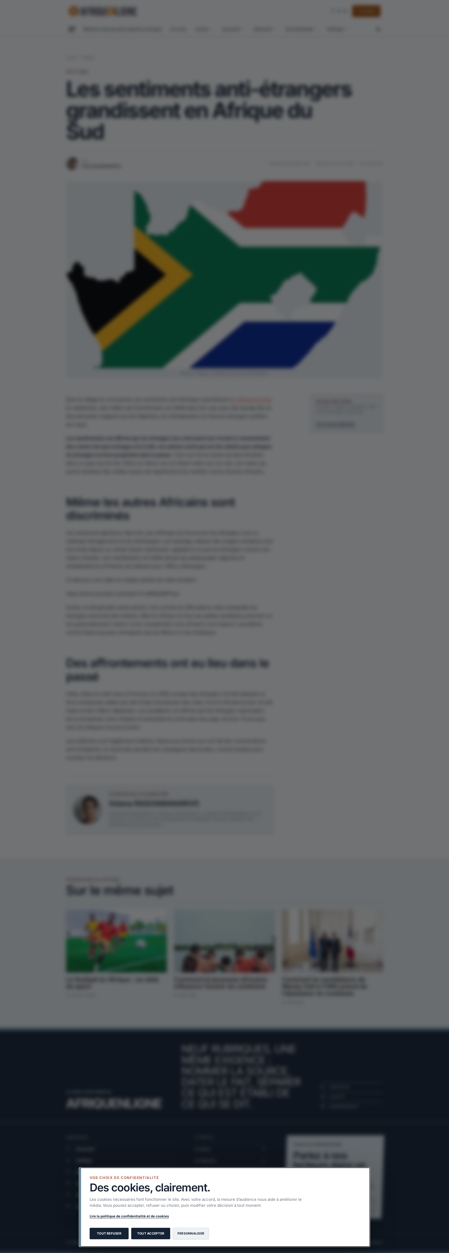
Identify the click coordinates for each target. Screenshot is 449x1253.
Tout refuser (109, 1233)
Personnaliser (190, 1233)
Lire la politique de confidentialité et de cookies (129, 1216)
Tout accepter (150, 1233)
